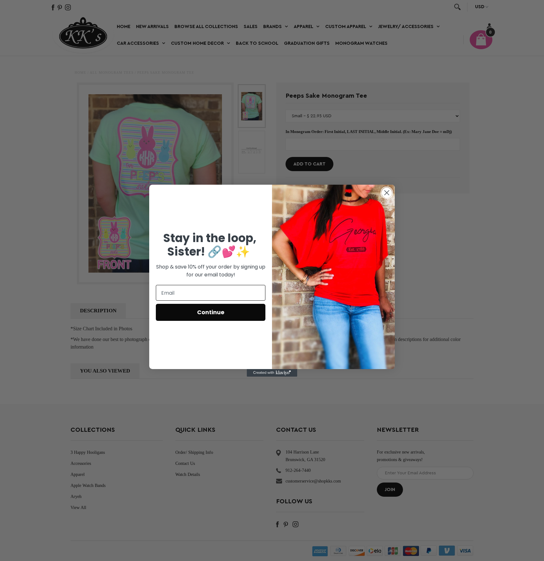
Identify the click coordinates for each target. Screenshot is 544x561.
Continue (210, 312)
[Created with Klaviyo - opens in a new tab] (272, 373)
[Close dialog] (386, 192)
